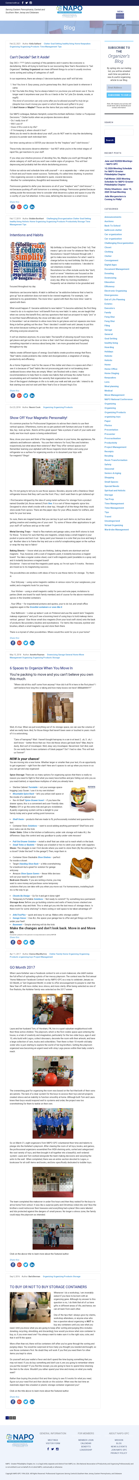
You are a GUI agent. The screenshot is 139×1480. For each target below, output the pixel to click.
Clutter (47, 44)
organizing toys (26, 957)
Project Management (43, 957)
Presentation (111, 429)
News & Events (119, 1447)
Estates (108, 304)
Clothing (109, 251)
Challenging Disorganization (59, 218)
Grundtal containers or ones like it (46, 607)
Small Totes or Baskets (23, 845)
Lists (107, 382)
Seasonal (109, 469)
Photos (108, 425)
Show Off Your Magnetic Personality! (38, 418)
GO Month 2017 (22, 967)
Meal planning (112, 386)
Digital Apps (111, 264)
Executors (110, 308)
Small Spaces (111, 482)
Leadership (86, 1450)
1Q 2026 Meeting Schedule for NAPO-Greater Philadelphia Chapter (118, 171)
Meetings (53, 1440)
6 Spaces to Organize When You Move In (41, 668)
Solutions (32, 826)
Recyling (109, 456)
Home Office (111, 369)
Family (59, 954)
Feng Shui (110, 317)
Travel (108, 516)
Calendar (86, 1443)
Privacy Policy (119, 1453)
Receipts (109, 451)
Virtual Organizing (114, 525)
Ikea (50, 503)
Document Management (117, 269)
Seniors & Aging (113, 473)
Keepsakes (86, 44)
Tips (60, 47)
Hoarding (109, 347)
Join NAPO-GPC (119, 1450)
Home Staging (112, 373)
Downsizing (52, 655)
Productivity (71, 221)
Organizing (15, 47)
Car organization (113, 234)
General (68, 655)
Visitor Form (53, 1443)
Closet (108, 247)
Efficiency (109, 286)
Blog (119, 1443)
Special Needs (112, 486)
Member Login (86, 1440)
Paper (108, 421)
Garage (61, 655)
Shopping (109, 477)
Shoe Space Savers (30, 873)
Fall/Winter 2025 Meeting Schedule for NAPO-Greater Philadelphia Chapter (119, 181)
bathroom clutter (113, 230)
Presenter (110, 434)
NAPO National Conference (119, 399)
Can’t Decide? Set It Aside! (29, 57)
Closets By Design (21, 896)
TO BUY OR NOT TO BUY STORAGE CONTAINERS (48, 1287)
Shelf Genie (18, 819)
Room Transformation (116, 460)
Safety (108, 464)
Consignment (111, 260)
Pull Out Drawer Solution (24, 841)
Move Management (114, 395)
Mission (119, 1440)
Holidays (109, 351)
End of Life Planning (115, 299)
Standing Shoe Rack (28, 864)
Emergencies (111, 295)
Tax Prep (109, 499)
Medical (109, 390)
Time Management (48, 47)
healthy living (68, 44)
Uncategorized (112, 521)
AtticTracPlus (19, 915)
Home (77, 44)
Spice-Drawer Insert (34, 800)
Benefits (86, 1447)
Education (110, 282)
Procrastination (113, 438)
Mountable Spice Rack (23, 794)
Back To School (112, 225)
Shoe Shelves (44, 857)
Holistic (25, 221)
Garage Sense (19, 918)
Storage (81, 221)
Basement (17, 924)
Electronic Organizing (116, 291)
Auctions (109, 221)
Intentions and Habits (26, 235)
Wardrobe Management (117, 529)
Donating (109, 273)
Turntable (32, 787)
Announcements (113, 217)
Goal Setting (56, 44)
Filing (107, 325)
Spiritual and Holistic (115, 490)
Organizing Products (29, 47)
